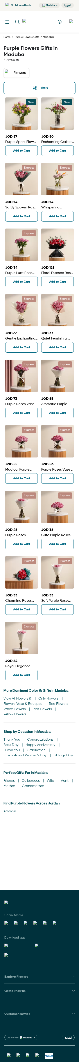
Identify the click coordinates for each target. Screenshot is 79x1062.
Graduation (36, 750)
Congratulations (40, 739)
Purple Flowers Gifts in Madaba (34, 37)
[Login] (60, 21)
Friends (10, 781)
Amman (10, 811)
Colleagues (31, 781)
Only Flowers (48, 698)
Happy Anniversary (40, 745)
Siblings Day (63, 755)
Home (7, 37)
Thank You (12, 739)
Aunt (65, 781)
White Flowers (15, 709)
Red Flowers (59, 704)
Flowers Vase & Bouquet (23, 704)
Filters (44, 88)
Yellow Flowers (15, 714)
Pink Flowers (43, 709)
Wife (51, 781)
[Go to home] (38, 21)
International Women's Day (25, 755)
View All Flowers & (18, 698)
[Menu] (7, 22)
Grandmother (33, 786)
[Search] (17, 22)
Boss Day (11, 745)
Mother (10, 786)
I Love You (12, 750)
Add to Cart (21, 150)
